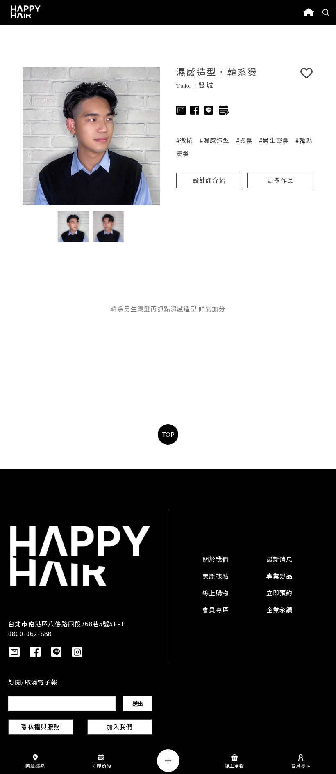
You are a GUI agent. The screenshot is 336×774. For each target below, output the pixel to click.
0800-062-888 (30, 633)
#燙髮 (244, 140)
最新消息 (279, 560)
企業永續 (279, 610)
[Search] (326, 12)
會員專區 (215, 610)
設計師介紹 (209, 181)
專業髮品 (279, 577)
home (308, 12)
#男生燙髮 (274, 140)
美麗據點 (215, 577)
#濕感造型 (215, 140)
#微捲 (184, 140)
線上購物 (215, 593)
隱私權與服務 (40, 727)
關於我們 (215, 560)
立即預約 (279, 593)
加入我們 (120, 727)
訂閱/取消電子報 (33, 683)
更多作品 (280, 181)
